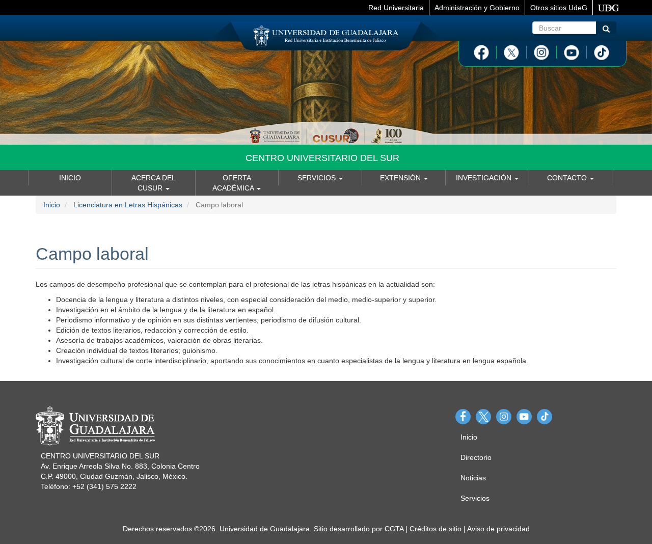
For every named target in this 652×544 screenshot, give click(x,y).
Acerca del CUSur (153, 183)
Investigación (484, 178)
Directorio (476, 457)
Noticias (473, 478)
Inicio (70, 178)
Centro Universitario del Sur (322, 158)
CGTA (394, 529)
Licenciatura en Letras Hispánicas (127, 205)
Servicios (317, 178)
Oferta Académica (234, 183)
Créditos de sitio (435, 529)
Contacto (568, 178)
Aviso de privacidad (498, 529)
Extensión (401, 178)
